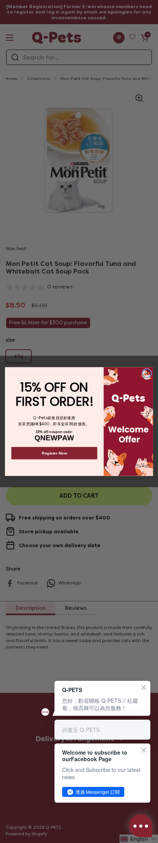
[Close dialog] (146, 373)
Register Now (54, 453)
